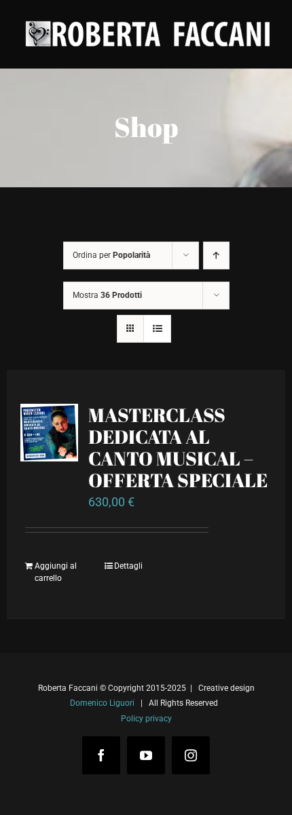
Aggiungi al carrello (56, 572)
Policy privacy (146, 718)
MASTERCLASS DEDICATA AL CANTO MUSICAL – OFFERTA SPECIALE (178, 447)
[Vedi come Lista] (157, 329)
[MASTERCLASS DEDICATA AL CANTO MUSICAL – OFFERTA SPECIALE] (49, 432)
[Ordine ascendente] (216, 255)
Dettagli (128, 566)
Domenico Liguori (102, 703)
